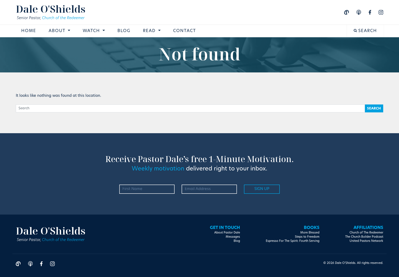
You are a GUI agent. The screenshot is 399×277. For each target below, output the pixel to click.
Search (367, 31)
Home (28, 31)
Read (150, 31)
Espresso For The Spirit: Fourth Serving (292, 241)
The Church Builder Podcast (364, 236)
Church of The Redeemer (366, 232)
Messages (233, 236)
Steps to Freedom (307, 236)
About (58, 31)
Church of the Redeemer (63, 18)
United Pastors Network (366, 241)
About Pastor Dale (227, 232)
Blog (124, 31)
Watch (92, 31)
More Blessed (309, 232)
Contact (184, 31)
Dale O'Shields (50, 9)
